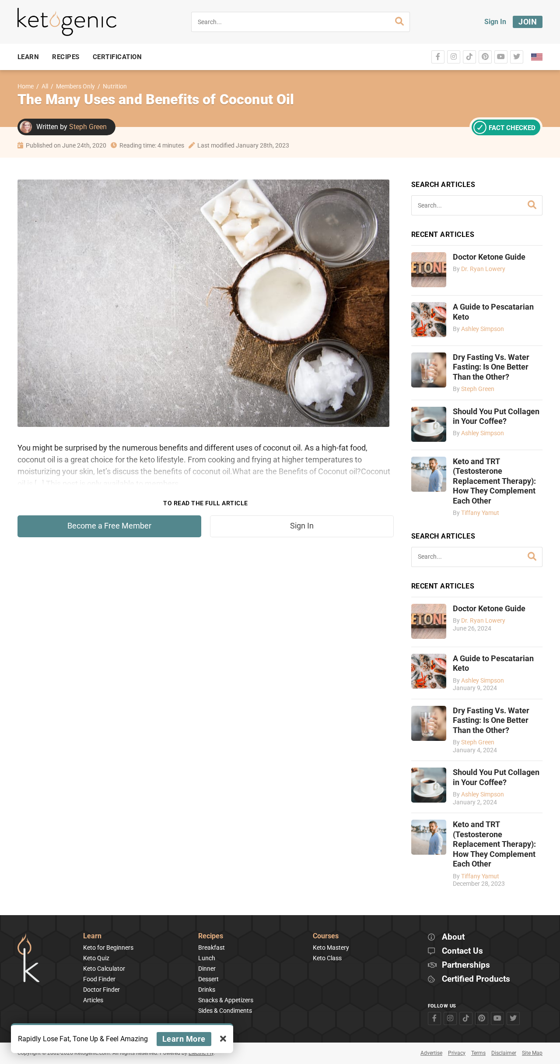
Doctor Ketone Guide (489, 257)
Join (527, 21)
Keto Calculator (104, 968)
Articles (93, 1000)
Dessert (208, 979)
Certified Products (476, 979)
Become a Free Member (109, 525)
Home (26, 86)
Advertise (431, 1053)
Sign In (495, 22)
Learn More (184, 1038)
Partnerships (466, 965)
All (45, 86)
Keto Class (327, 958)
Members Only (75, 86)
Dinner (207, 968)
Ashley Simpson (482, 329)
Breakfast (211, 947)
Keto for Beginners (108, 947)
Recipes (210, 936)
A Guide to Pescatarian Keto (493, 312)
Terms (478, 1053)
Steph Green (88, 127)
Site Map (532, 1053)
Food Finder (99, 979)
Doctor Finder (101, 989)
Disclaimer (503, 1053)
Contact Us (462, 951)
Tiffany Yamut (480, 513)
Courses (326, 936)
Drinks (206, 989)
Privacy (457, 1053)
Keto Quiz (96, 958)
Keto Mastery (331, 947)
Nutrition (115, 86)
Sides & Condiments (225, 1010)
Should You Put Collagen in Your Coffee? (496, 416)
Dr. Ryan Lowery (483, 269)
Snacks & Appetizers (225, 1000)
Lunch (206, 958)
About (453, 937)
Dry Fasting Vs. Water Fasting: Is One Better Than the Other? (491, 367)
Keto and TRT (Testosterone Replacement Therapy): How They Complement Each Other (494, 481)
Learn (92, 936)
